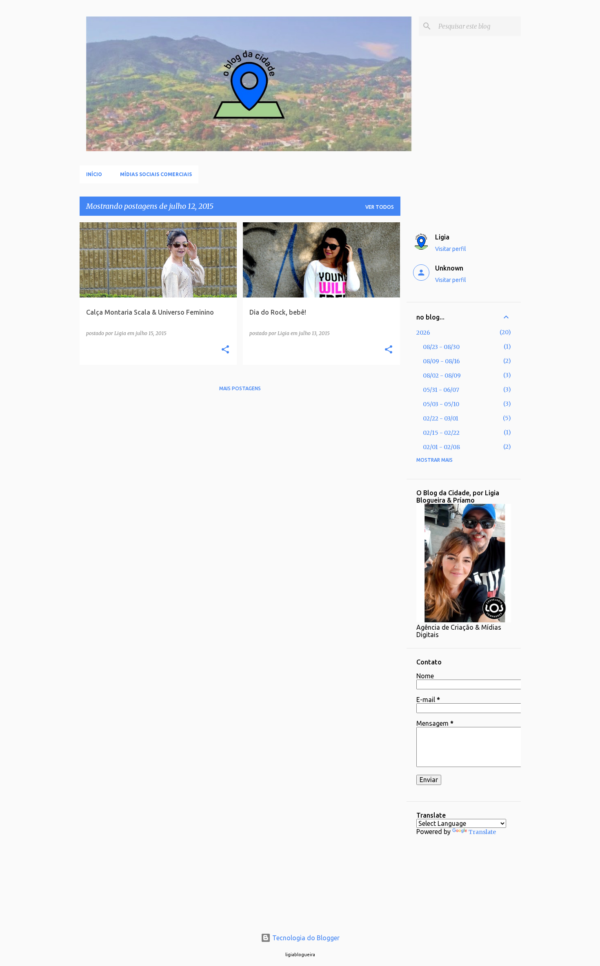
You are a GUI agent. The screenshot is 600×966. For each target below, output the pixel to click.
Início (94, 174)
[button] (225, 350)
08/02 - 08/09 (442, 375)
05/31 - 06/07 (441, 390)
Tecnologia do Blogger (305, 937)
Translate (482, 832)
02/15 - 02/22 (441, 432)
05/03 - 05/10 (441, 404)
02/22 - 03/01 (440, 418)
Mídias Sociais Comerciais (156, 174)
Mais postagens (240, 388)
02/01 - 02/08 (441, 447)
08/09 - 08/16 (441, 361)
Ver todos (379, 207)
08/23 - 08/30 (441, 347)
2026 (423, 332)
